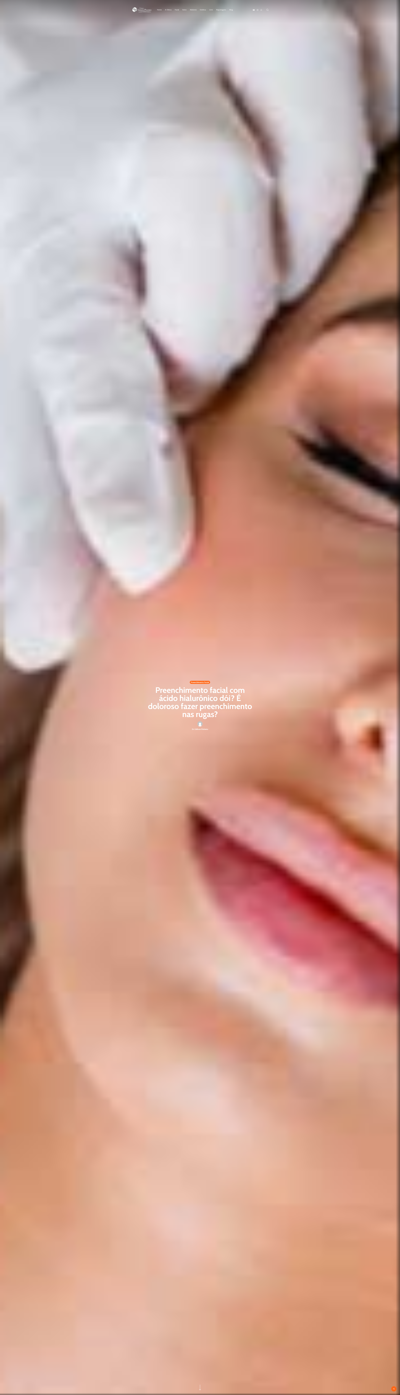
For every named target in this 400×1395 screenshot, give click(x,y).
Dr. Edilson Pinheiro (200, 729)
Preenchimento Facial (200, 682)
